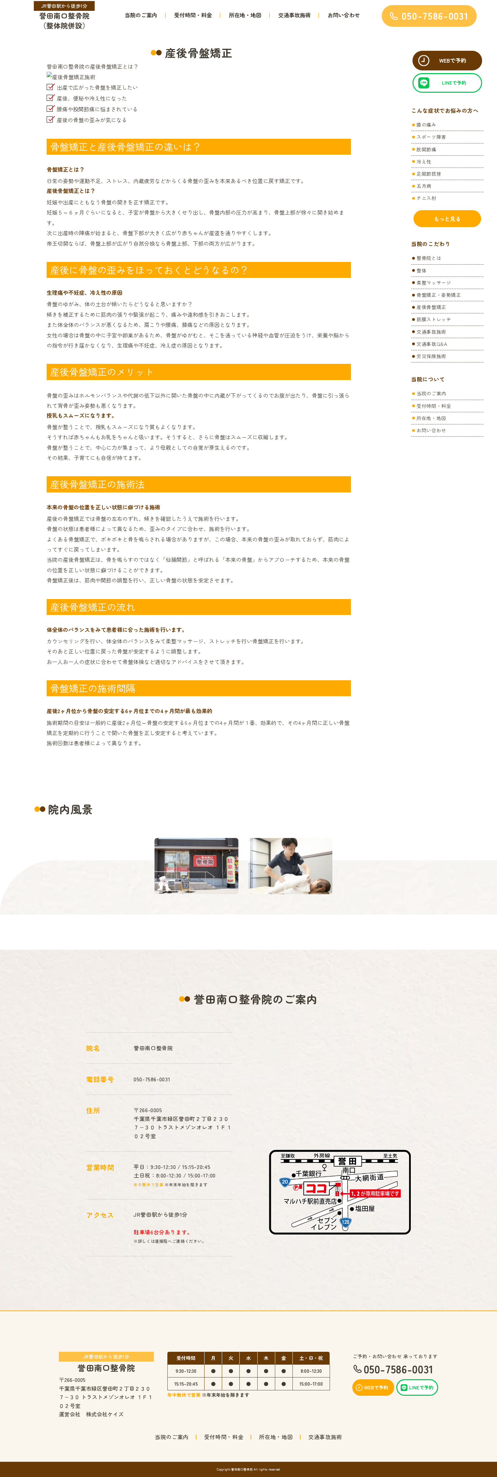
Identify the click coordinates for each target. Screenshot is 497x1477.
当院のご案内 (141, 15)
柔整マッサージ (434, 282)
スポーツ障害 (431, 136)
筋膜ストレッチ (434, 319)
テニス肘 (426, 198)
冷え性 (424, 161)
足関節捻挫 (429, 173)
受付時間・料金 (193, 15)
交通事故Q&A (432, 343)
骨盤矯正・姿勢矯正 (439, 294)
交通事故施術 (294, 15)
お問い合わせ (344, 15)
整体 (421, 270)
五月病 (424, 185)
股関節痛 (426, 149)
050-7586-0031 (152, 1079)
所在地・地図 (245, 15)
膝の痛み (426, 124)
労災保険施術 (431, 356)
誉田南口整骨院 (106, 1362)
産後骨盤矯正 (431, 307)
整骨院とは (429, 258)
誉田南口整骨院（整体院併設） (64, 16)
